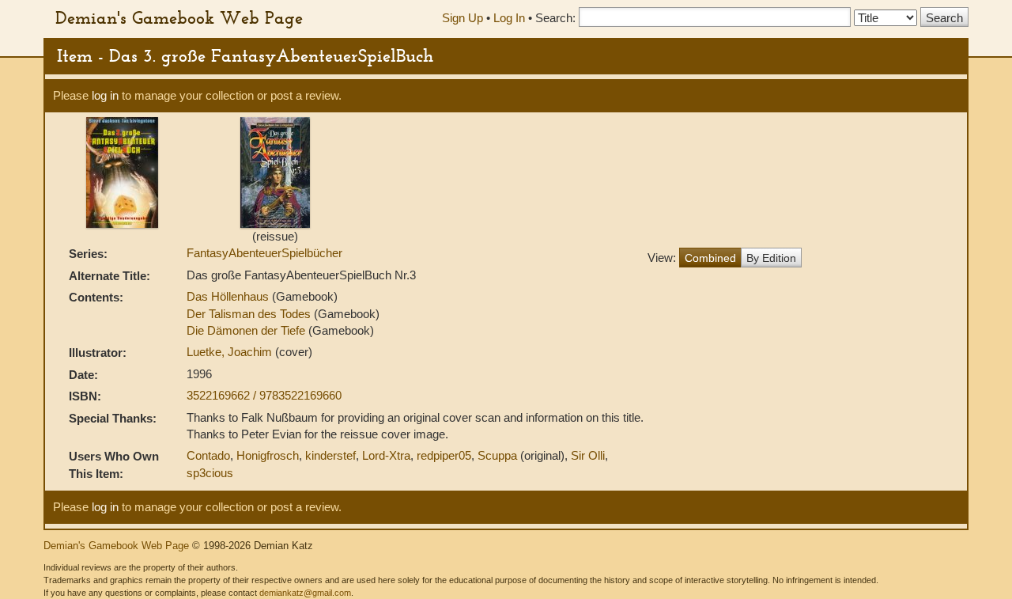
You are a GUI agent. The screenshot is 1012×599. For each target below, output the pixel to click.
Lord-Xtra (386, 455)
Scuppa (497, 455)
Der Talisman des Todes (249, 313)
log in (105, 95)
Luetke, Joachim (231, 351)
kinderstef (330, 455)
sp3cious (210, 473)
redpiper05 (444, 455)
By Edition (771, 258)
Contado (208, 455)
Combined (710, 258)
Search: (555, 18)
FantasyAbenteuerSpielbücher (264, 253)
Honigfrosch (267, 455)
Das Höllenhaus (228, 296)
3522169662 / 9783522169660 (264, 395)
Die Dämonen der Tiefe (246, 330)
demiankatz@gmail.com (305, 592)
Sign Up (462, 18)
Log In (509, 18)
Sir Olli (588, 455)
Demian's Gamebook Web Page (179, 17)
